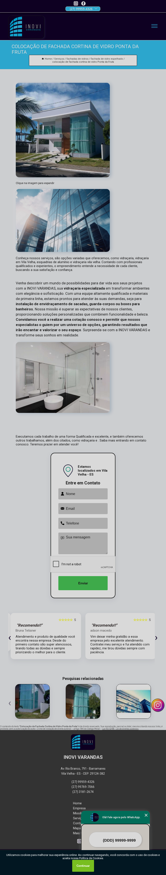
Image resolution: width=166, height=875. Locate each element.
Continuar (83, 865)
